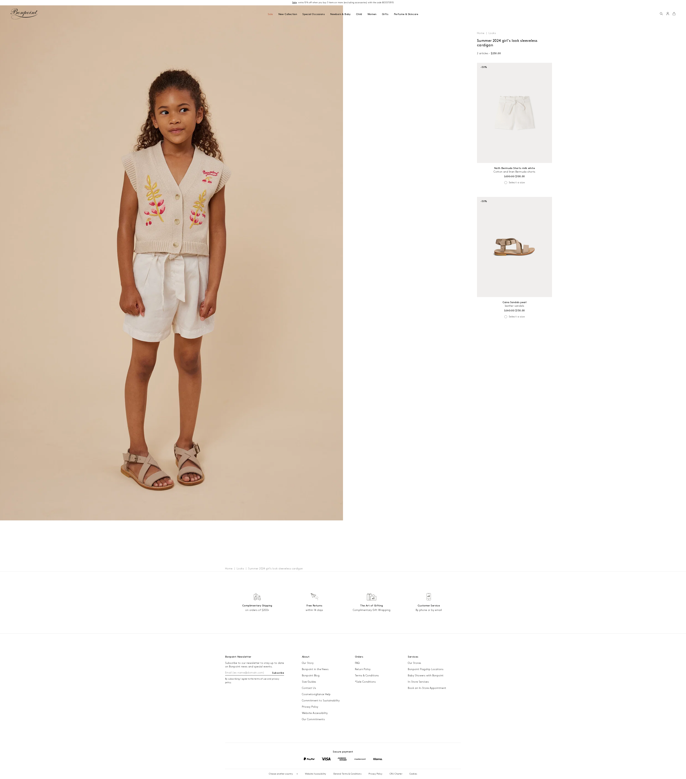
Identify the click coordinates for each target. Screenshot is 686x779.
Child (359, 14)
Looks (492, 33)
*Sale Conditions (365, 682)
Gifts (385, 14)
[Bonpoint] (24, 14)
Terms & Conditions (367, 675)
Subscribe (278, 673)
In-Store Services (418, 682)
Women (372, 14)
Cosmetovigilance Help (316, 694)
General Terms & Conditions (347, 774)
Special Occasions (313, 14)
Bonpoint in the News (315, 669)
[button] (661, 14)
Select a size (517, 182)
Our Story (308, 663)
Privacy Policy (310, 707)
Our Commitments (313, 719)
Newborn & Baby (340, 14)
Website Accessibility (315, 713)
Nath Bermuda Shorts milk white (514, 168)
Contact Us (309, 688)
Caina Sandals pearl (515, 302)
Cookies (413, 774)
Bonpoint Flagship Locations (425, 669)
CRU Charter (396, 774)
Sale (270, 14)
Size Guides (309, 682)
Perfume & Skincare (406, 14)
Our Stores (414, 663)
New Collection (287, 14)
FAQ (357, 663)
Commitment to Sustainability (321, 700)
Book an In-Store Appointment (427, 688)
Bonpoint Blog (310, 675)
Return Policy (363, 669)
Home (480, 33)
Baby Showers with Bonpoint (425, 675)
